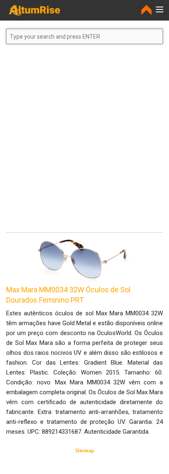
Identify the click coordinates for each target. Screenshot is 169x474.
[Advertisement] (84, 142)
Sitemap (84, 450)
